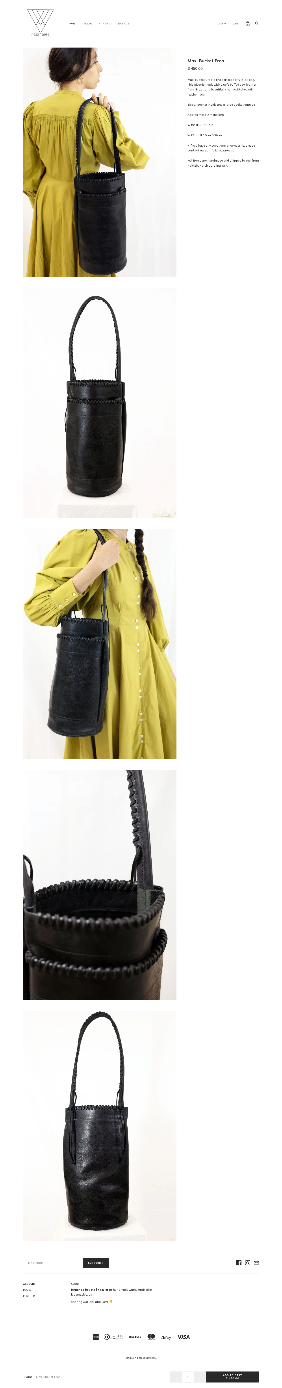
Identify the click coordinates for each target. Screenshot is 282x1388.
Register (29, 1296)
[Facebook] (238, 1263)
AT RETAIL (105, 23)
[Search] (257, 24)
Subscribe (95, 1263)
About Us (123, 23)
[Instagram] (247, 1263)
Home (72, 23)
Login (236, 23)
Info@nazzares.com (223, 150)
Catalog (87, 23)
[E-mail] (256, 1263)
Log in (27, 1289)
